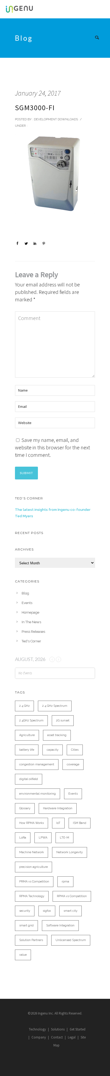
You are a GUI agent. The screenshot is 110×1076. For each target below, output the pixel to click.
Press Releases (33, 632)
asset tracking (56, 735)
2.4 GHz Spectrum (54, 706)
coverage (73, 764)
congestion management (36, 764)
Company (39, 1037)
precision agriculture (33, 867)
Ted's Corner (31, 641)
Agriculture (27, 735)
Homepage (30, 612)
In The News (31, 622)
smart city (70, 911)
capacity (52, 749)
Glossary (24, 808)
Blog (25, 593)
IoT (58, 823)
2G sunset (62, 720)
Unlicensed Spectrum (71, 940)
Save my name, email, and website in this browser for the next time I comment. (52, 447)
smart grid (26, 925)
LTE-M (64, 837)
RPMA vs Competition (72, 896)
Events (27, 603)
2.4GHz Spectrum (31, 720)
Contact (57, 1037)
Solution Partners (31, 940)
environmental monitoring (37, 793)
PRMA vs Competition (34, 881)
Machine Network (31, 852)
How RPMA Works (31, 823)
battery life (26, 749)
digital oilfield (28, 779)
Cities (74, 749)
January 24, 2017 (38, 93)
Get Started (77, 1029)
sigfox (47, 911)
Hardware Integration (57, 808)
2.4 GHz (24, 706)
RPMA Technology (31, 896)
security (24, 911)
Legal (72, 1037)
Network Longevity (69, 852)
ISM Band (79, 823)
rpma (65, 881)
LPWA (43, 837)
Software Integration (60, 925)
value (23, 954)
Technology (37, 1029)
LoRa (22, 837)
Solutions (58, 1029)
